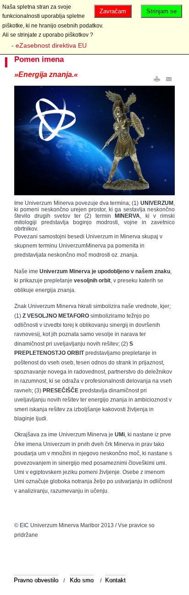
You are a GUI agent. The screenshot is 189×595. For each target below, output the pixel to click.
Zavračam (113, 11)
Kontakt (115, 580)
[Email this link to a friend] (169, 79)
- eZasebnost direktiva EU (49, 45)
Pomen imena (39, 59)
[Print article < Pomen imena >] (156, 79)
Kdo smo (82, 580)
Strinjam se (161, 11)
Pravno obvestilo (36, 580)
